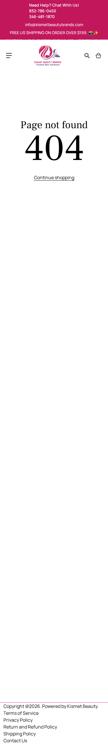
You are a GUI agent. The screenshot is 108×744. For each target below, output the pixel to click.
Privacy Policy (18, 720)
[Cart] (99, 55)
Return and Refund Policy (30, 727)
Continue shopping (54, 177)
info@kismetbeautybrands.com (54, 24)
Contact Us (15, 740)
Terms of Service (21, 713)
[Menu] (8, 55)
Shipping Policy (19, 734)
